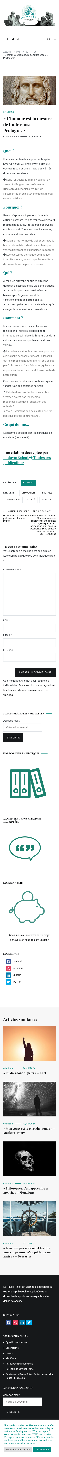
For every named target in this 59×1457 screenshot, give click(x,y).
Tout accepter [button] (42, 1449)
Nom (6, 620)
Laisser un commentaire (35, 672)
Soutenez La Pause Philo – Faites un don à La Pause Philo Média (29, 1376)
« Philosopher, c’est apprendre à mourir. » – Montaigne (25, 1190)
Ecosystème (12, 1348)
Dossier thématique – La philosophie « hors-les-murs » (16, 516)
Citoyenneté (28, 493)
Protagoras (13, 500)
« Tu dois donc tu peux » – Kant (25, 1073)
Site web (8, 650)
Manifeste (11, 1358)
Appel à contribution (16, 1342)
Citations (8, 112)
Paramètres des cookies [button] (18, 1449)
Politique (47, 493)
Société (31, 500)
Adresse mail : (11, 720)
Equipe (9, 1353)
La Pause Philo (11, 136)
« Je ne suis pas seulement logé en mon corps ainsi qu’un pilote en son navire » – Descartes (27, 1252)
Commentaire (12, 569)
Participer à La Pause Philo (19, 1363)
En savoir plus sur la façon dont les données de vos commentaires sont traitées (29, 690)
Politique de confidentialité (20, 1369)
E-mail (7, 635)
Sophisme (46, 500)
